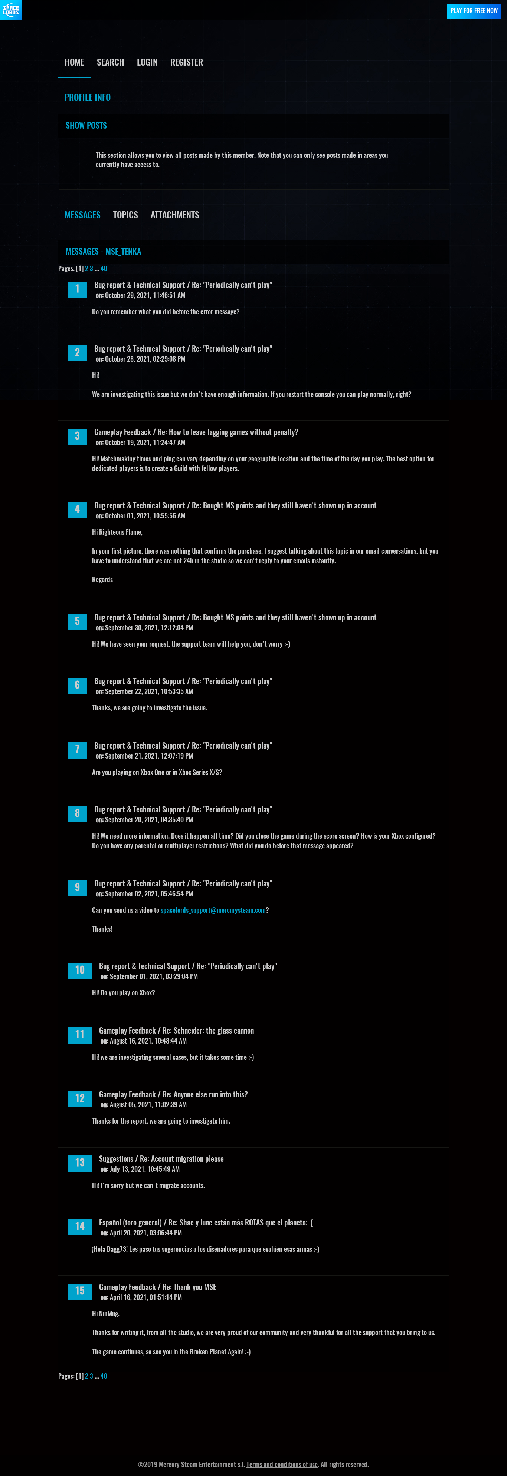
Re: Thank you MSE (189, 1287)
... (98, 269)
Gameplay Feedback (122, 433)
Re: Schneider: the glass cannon (208, 1031)
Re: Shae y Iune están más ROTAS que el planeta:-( (241, 1223)
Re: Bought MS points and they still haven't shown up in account (284, 506)
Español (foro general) (130, 1223)
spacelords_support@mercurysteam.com (213, 911)
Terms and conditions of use (282, 1465)
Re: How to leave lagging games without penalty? (228, 433)
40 (104, 269)
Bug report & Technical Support (139, 285)
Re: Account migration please (182, 1159)
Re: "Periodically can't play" (232, 285)
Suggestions (116, 1159)
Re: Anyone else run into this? (205, 1095)
